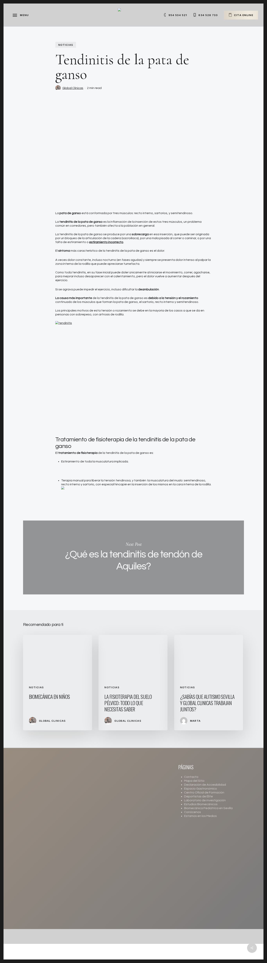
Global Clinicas (72, 88)
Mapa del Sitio (194, 780)
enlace (119, 921)
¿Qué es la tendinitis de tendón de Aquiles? (133, 557)
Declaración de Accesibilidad (205, 784)
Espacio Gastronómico (200, 788)
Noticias (65, 44)
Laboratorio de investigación (205, 800)
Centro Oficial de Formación (204, 792)
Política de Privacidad (145, 842)
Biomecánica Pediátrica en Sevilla (208, 808)
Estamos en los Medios (200, 816)
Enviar (111, 852)
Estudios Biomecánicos (201, 804)
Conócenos (192, 812)
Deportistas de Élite (198, 796)
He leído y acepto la (132, 842)
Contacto (191, 776)
